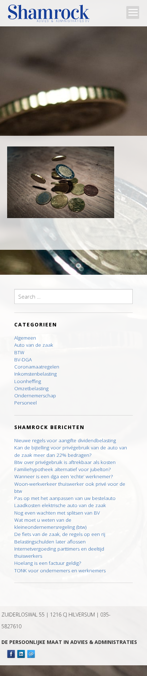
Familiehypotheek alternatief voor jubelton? (62, 469)
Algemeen (25, 338)
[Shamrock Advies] (51, 15)
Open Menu (132, 12)
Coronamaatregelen (36, 366)
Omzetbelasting (31, 388)
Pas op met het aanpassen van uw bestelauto (65, 498)
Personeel (25, 402)
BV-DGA (23, 359)
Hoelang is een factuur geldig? (47, 563)
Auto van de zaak (33, 345)
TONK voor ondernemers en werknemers (60, 570)
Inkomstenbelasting (35, 374)
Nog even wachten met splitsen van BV (57, 513)
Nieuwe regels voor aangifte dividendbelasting (65, 440)
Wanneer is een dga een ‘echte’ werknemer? (63, 476)
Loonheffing (27, 381)
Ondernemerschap (35, 395)
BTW (19, 352)
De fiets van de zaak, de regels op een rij (59, 534)
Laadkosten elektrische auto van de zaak (60, 505)
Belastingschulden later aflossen (50, 541)
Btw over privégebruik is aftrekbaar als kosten (65, 462)
